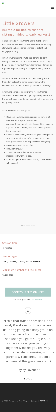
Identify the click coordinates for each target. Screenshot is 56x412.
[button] (52, 8)
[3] (29, 378)
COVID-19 (44, 401)
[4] (31, 378)
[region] (28, 199)
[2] (26, 378)
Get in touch (37, 299)
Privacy (34, 401)
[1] (24, 378)
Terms (26, 401)
